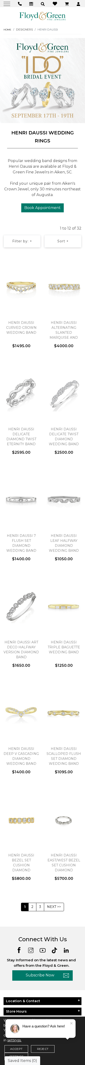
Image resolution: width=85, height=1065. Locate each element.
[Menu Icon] (7, 3)
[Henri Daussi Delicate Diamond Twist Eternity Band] (21, 393)
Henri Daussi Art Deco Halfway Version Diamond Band (21, 649)
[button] (43, 3)
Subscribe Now (40, 975)
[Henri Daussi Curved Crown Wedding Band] (21, 287)
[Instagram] (31, 950)
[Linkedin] (66, 950)
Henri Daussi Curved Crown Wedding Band (21, 328)
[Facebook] (19, 950)
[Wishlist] (55, 3)
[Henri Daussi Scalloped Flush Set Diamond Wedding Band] (63, 713)
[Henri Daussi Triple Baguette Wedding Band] (63, 606)
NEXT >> (54, 907)
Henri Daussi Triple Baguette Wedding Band (64, 647)
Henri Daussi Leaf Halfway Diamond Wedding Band (64, 543)
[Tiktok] (54, 950)
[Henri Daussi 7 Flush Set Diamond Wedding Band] (21, 500)
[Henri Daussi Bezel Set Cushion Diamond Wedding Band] (21, 820)
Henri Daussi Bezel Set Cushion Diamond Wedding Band (21, 865)
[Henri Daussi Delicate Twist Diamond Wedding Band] (63, 393)
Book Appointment (42, 207)
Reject (42, 1049)
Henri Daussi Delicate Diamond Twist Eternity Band (21, 436)
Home (7, 29)
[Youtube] (43, 950)
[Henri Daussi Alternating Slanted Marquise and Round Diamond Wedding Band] (63, 287)
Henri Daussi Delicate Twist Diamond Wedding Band (64, 436)
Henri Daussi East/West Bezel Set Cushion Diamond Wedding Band (63, 865)
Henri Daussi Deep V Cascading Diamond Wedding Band (21, 756)
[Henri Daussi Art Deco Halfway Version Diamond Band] (21, 606)
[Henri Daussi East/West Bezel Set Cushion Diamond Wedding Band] (63, 820)
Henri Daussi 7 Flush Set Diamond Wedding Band (21, 543)
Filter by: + (22, 241)
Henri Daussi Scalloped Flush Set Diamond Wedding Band (64, 756)
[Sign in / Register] (78, 3)
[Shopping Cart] (67, 3)
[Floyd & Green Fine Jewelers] (42, 16)
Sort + (63, 241)
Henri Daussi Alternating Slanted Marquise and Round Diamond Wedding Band (63, 335)
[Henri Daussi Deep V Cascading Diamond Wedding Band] (21, 713)
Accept (16, 1049)
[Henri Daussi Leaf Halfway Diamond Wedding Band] (63, 500)
